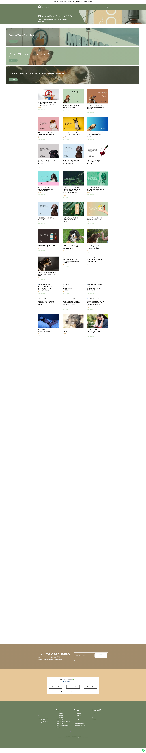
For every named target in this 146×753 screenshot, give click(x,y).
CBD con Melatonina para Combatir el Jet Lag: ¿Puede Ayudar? (46, 302)
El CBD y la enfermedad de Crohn (71, 595)
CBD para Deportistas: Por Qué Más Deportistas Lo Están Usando (95, 288)
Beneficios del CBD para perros (70, 516)
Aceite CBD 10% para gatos (80, 713)
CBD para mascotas (44, 543)
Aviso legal (72, 725)
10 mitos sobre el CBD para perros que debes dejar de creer (46, 134)
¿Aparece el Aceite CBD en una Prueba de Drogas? (46, 246)
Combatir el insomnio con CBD (70, 569)
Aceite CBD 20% (59, 708)
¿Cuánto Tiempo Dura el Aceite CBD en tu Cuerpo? (95, 218)
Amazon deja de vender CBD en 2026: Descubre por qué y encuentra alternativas (47, 103)
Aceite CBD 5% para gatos (79, 711)
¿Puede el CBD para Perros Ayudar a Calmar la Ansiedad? (46, 161)
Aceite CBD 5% (59, 702)
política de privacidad (88, 649)
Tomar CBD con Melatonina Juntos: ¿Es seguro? (46, 330)
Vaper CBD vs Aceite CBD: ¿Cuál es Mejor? (95, 260)
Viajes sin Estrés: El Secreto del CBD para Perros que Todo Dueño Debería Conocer (95, 303)
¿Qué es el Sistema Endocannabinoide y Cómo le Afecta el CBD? (95, 189)
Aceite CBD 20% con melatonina (63, 710)
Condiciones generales (77, 725)
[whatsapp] (43, 710)
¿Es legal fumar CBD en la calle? (46, 492)
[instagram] (41, 710)
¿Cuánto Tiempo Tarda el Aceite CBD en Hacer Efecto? (70, 219)
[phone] (48, 710)
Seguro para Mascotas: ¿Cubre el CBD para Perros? (95, 359)
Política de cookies (67, 725)
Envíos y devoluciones (85, 725)
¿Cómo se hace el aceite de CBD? (71, 544)
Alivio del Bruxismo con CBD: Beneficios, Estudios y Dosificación (71, 261)
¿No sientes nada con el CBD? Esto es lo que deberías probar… (70, 385)
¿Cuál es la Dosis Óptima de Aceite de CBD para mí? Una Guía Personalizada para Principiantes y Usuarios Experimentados (71, 191)
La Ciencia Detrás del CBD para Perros (71, 359)
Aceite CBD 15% (59, 706)
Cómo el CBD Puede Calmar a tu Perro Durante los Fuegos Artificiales (47, 288)
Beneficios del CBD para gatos (45, 518)
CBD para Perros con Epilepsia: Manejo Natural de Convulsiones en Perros (95, 246)
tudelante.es (76, 726)
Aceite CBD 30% (59, 712)
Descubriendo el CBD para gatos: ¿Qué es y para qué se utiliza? (71, 466)
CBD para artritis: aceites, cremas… (46, 593)
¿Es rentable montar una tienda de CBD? (70, 438)
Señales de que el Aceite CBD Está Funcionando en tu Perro (71, 134)
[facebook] (39, 710)
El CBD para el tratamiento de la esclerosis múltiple (95, 569)
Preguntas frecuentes (96, 706)
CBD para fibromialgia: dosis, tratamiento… (45, 569)
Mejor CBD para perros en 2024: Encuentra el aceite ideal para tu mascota (46, 359)
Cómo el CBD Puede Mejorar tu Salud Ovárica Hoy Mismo (70, 288)
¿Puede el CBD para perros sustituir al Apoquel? (71, 106)
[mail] (45, 710)
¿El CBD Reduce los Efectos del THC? (46, 218)
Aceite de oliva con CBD (94, 440)
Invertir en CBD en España (95, 517)
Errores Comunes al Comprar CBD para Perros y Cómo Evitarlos (46, 189)
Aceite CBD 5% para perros (80, 702)
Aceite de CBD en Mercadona (68, 491)
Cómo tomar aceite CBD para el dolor (94, 415)
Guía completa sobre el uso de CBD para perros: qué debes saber (46, 438)
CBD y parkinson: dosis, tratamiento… (94, 595)
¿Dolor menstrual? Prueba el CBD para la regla (95, 544)
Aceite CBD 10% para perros (80, 704)
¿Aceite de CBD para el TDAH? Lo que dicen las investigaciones (94, 331)
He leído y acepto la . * (84, 649)
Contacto (94, 708)
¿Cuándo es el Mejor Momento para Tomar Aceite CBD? (95, 388)
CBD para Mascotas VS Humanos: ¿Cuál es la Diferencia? (45, 345)
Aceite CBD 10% (59, 704)
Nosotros (94, 702)
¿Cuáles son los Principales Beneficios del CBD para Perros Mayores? (71, 161)
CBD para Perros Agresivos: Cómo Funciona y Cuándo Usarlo (95, 134)
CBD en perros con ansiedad (93, 490)
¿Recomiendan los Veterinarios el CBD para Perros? (94, 345)
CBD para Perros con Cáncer (69, 330)
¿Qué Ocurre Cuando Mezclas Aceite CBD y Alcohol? (93, 161)
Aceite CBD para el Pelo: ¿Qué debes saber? (45, 413)
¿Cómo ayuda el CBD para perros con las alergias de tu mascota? (95, 107)
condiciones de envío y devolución (80, 679)
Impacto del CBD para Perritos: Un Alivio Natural (46, 465)
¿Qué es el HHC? (92, 464)
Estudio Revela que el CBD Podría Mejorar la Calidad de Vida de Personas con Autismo (71, 303)
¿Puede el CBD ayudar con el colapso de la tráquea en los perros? (47, 274)
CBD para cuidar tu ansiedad (71, 620)
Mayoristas (94, 704)
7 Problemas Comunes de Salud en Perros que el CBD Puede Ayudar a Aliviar (71, 246)
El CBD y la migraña (44, 620)
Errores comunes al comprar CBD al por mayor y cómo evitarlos (47, 374)
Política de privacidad (60, 725)
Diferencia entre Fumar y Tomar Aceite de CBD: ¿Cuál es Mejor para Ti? (71, 345)
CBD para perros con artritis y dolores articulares (71, 413)
